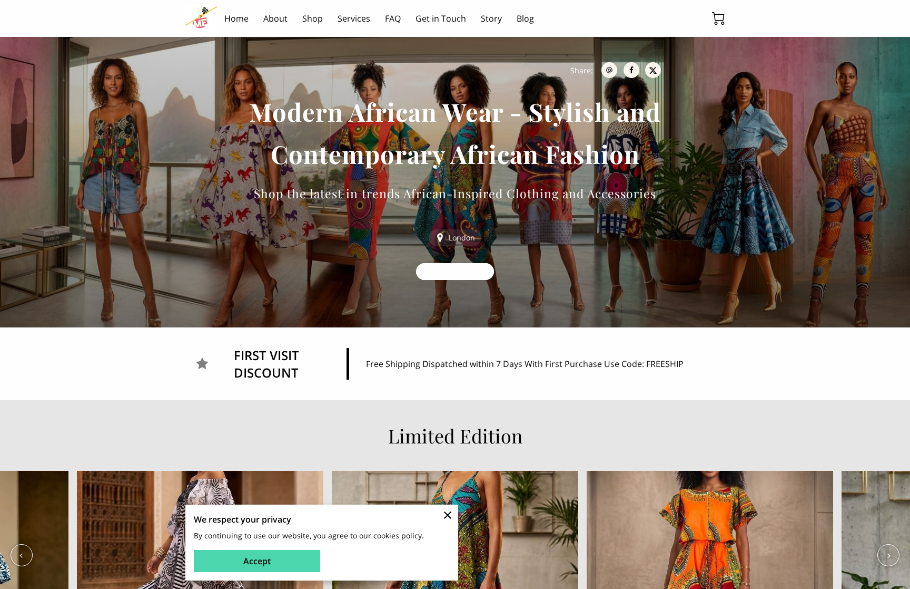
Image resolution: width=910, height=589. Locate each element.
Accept (257, 561)
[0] (718, 18)
